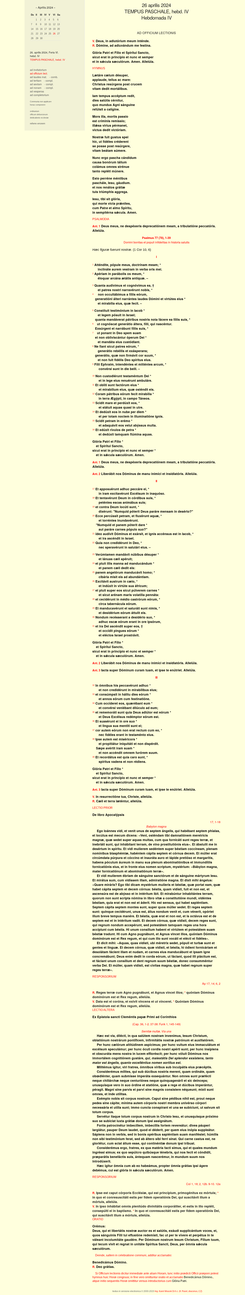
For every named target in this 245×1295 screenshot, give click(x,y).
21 (32, 33)
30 (41, 38)
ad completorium (39, 95)
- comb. (53, 77)
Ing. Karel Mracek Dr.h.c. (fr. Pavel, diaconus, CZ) (178, 1291)
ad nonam (35, 88)
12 (54, 24)
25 (50, 33)
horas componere (37, 105)
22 (37, 33)
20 (58, 29)
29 (37, 38)
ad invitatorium (38, 70)
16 (41, 29)
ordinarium (34, 111)
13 (58, 24)
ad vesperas (37, 91)
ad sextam (36, 84)
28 (32, 38)
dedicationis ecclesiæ (39, 118)
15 (37, 29)
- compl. (48, 80)
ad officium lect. (39, 73)
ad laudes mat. (38, 77)
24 (45, 33)
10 (45, 24)
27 (58, 33)
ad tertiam (35, 80)
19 (54, 29)
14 (32, 29)
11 (50, 24)
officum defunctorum (39, 114)
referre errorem (37, 123)
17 (45, 29)
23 (41, 33)
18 (50, 29)
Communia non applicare (40, 101)
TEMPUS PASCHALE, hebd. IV (47, 59)
